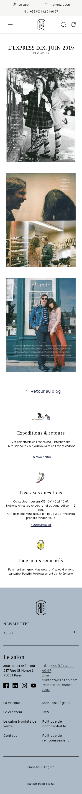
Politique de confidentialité (54, 723)
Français (34, 767)
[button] (13, 25)
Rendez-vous (60, 5)
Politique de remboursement (55, 737)
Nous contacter (41, 525)
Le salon (24, 5)
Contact (10, 735)
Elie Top (50, 784)
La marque (11, 703)
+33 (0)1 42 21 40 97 (44, 11)
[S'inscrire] (73, 631)
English (49, 767)
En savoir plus (41, 457)
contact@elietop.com (59, 680)
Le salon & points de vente (20, 723)
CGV (45, 712)
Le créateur (13, 712)
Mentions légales (56, 703)
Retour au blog (46, 391)
